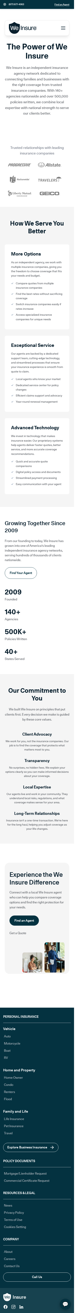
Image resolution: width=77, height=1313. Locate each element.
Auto (7, 1036)
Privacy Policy (14, 1213)
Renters (9, 1092)
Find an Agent (61, 4)
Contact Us (12, 1266)
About (8, 1252)
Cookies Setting (15, 1227)
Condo (8, 1085)
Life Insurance (14, 1119)
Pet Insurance (13, 1126)
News (8, 1205)
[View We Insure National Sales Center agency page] (4, 4)
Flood (8, 1099)
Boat (7, 1051)
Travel (8, 1133)
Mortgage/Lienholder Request (25, 1173)
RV (6, 1058)
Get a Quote (17, 933)
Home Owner (13, 1078)
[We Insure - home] (23, 28)
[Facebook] (5, 1306)
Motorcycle (12, 1043)
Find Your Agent (21, 573)
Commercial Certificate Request (26, 1181)
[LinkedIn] (21, 1306)
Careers (9, 1259)
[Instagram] (13, 1306)
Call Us (37, 1277)
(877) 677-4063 (16, 4)
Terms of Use (13, 1220)
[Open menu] (63, 28)
